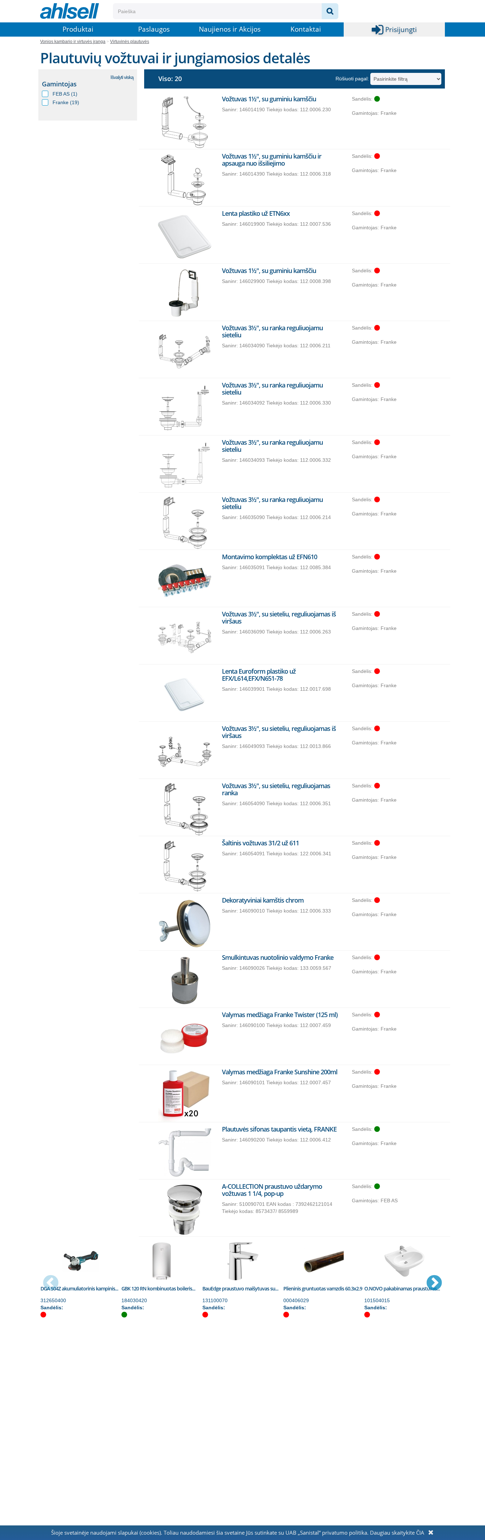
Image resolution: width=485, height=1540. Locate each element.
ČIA (420, 1532)
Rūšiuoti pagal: (352, 78)
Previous (51, 1283)
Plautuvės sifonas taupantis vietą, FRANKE (279, 1129)
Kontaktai (305, 29)
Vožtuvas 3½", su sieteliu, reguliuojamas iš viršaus (279, 617)
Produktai (77, 29)
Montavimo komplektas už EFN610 (269, 556)
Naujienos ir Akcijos (230, 29)
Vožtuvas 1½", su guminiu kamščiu (269, 99)
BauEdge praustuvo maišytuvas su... (240, 1288)
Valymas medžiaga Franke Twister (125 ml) (280, 1014)
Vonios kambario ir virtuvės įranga (72, 41)
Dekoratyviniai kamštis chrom (263, 900)
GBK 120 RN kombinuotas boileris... (158, 1288)
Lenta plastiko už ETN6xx (256, 213)
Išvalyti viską (121, 77)
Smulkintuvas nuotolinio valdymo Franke (277, 957)
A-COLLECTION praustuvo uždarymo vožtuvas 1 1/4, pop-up (272, 1190)
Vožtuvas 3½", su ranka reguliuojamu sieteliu (272, 331)
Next (434, 1283)
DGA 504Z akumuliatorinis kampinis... (79, 1288)
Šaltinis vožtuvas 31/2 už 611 (260, 843)
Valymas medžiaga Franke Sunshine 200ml (279, 1072)
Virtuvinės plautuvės (129, 41)
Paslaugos (154, 29)
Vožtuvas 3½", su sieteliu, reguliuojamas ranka (276, 789)
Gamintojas (59, 84)
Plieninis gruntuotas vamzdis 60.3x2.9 (322, 1288)
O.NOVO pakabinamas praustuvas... (402, 1288)
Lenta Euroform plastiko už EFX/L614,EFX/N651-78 (259, 675)
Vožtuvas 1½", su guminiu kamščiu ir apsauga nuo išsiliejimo (271, 159)
